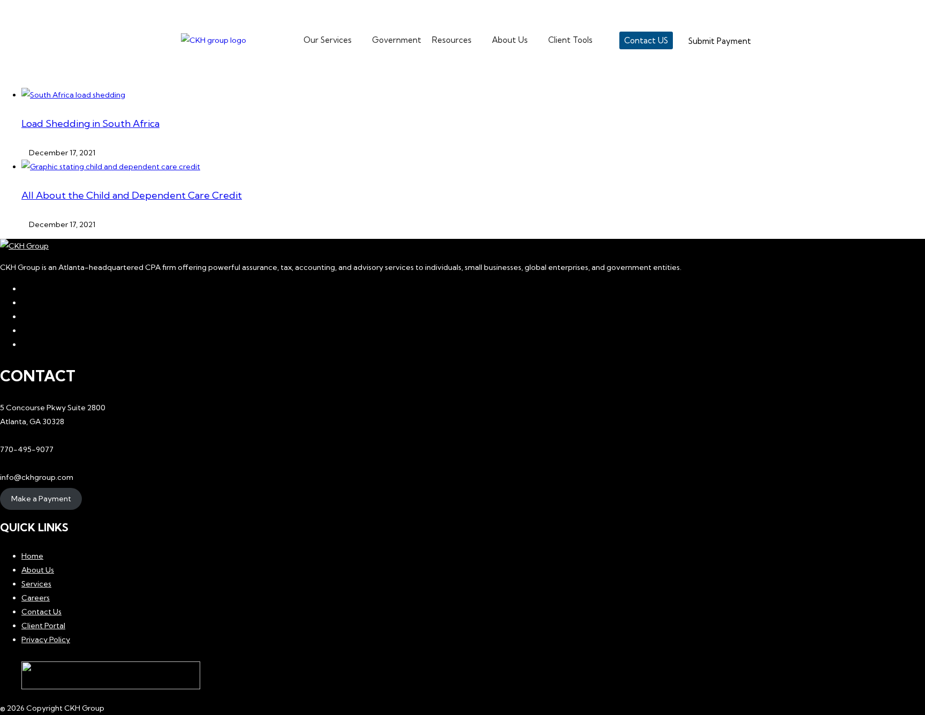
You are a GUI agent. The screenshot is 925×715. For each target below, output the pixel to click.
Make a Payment (41, 498)
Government (396, 40)
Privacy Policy (45, 639)
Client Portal (43, 625)
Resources (452, 40)
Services (36, 584)
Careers (35, 598)
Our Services (328, 40)
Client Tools (570, 40)
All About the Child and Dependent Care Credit (131, 195)
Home (32, 556)
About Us (510, 40)
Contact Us (41, 611)
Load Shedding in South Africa (90, 123)
